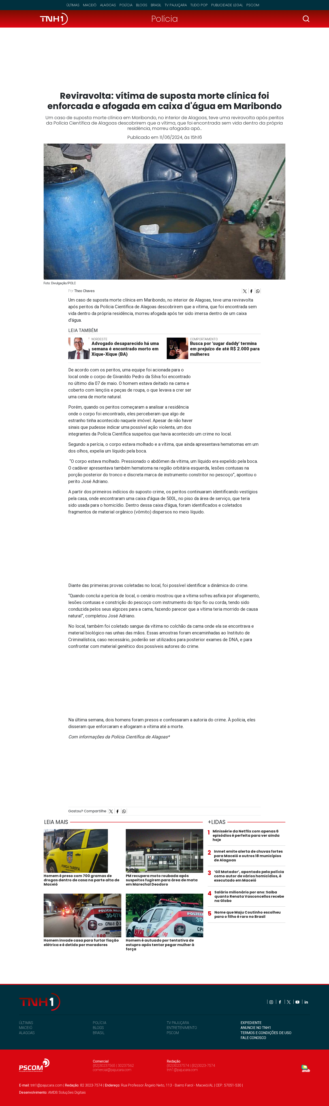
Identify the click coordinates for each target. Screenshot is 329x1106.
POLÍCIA (99, 1023)
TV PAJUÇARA (178, 1023)
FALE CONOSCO (253, 1038)
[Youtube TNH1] (297, 1002)
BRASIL (99, 1033)
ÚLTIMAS (26, 1023)
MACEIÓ (25, 1028)
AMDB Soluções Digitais (67, 1092)
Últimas (72, 5)
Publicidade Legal (227, 5)
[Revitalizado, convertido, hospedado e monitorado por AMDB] (305, 1068)
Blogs (141, 5)
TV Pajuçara (176, 5)
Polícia (126, 5)
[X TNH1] (289, 1002)
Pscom (252, 5)
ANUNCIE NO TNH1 (256, 1028)
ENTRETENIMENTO (182, 1028)
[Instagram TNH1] (271, 1002)
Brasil (156, 5)
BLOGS (98, 1028)
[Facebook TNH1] (280, 1002)
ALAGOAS (26, 1033)
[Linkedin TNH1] (306, 1002)
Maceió (89, 5)
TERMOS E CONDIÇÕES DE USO (266, 1033)
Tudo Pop (199, 5)
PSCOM (173, 1033)
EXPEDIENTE (251, 1023)
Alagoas (108, 5)
